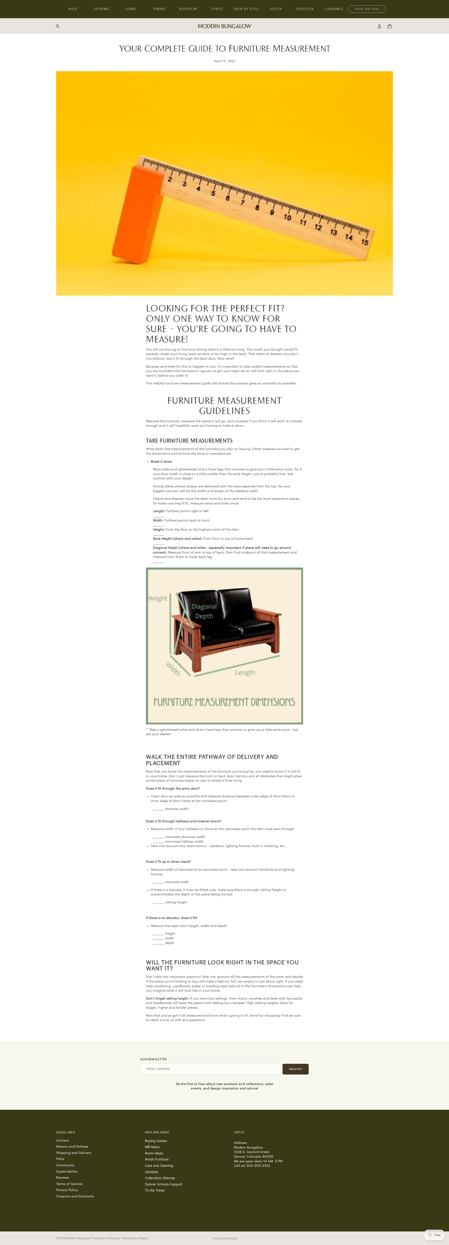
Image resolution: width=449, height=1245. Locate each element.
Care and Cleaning (159, 1165)
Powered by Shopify (135, 1238)
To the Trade (154, 1190)
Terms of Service (69, 1183)
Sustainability (67, 1171)
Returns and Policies (72, 1146)
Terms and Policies (224, 1238)
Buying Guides (156, 1140)
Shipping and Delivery (73, 1153)
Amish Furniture (157, 1159)
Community (65, 1165)
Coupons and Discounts (75, 1196)
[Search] (57, 26)
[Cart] (389, 26)
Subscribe (295, 1069)
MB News (152, 1147)
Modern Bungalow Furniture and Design (93, 1238)
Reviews (62, 1177)
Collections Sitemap (160, 1178)
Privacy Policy (67, 1190)
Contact (62, 1140)
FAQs (60, 1159)
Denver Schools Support (163, 1184)
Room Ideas (154, 1153)
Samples (151, 1172)
